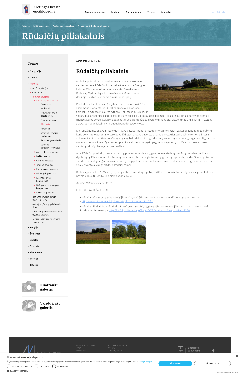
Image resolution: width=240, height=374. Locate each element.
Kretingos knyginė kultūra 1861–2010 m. (44, 198)
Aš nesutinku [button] (212, 363)
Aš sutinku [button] (175, 363)
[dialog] (120, 363)
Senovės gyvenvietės (51, 140)
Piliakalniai (83, 26)
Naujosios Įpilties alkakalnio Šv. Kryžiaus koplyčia (47, 213)
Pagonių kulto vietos (50, 120)
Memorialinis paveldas (47, 169)
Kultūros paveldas (41, 26)
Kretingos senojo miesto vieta (49, 114)
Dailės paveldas (44, 156)
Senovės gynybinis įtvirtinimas (49, 134)
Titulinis (26, 26)
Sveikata (34, 246)
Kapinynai (45, 108)
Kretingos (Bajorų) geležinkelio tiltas (46, 206)
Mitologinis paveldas (46, 173)
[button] (79, 371)
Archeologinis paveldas (63, 26)
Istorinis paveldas (44, 165)
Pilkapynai (45, 128)
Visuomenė (36, 252)
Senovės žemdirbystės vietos (50, 146)
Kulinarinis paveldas (45, 192)
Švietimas (35, 233)
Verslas (34, 258)
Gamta (33, 77)
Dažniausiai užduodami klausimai (194, 350)
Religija (34, 227)
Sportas (34, 240)
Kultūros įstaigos (40, 88)
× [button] (237, 356)
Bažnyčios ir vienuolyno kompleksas (47, 187)
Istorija (34, 265)
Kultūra (34, 83)
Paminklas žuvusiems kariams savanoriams (46, 220)
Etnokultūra (37, 92)
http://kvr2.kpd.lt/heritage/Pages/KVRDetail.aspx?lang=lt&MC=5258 (149, 210)
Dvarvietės (46, 104)
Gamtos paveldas (44, 160)
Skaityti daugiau (145, 361)
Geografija (35, 71)
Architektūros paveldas (47, 152)
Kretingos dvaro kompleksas (44, 179)
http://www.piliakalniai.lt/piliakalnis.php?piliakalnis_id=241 (117, 201)
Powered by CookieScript (227, 372)
